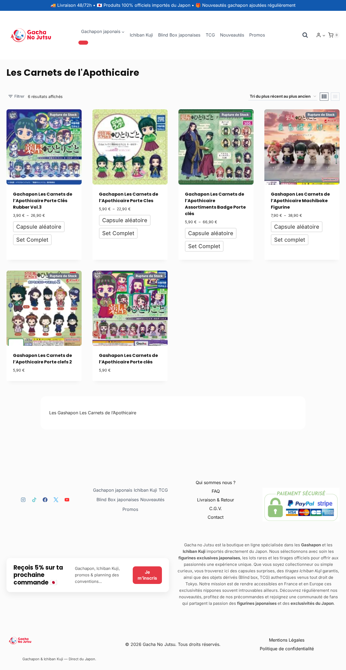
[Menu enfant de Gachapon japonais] (83, 42)
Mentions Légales (286, 640)
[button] (323, 35)
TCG (210, 35)
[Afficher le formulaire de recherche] (305, 35)
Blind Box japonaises (179, 35)
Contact (216, 517)
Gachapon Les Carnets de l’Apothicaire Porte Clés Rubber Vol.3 (42, 200)
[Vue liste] (335, 97)
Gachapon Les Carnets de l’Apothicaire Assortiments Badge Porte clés (215, 204)
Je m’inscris (147, 575)
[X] (56, 500)
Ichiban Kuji (141, 35)
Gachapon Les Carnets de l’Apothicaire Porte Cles (128, 197)
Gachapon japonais (112, 490)
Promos (257, 35)
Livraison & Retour (215, 499)
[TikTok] (34, 500)
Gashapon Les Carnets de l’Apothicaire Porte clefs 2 (42, 358)
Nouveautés (232, 35)
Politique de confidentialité (287, 648)
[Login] (320, 35)
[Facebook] (45, 500)
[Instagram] (23, 500)
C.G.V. (215, 508)
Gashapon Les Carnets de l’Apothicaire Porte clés (128, 358)
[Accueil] (59, 640)
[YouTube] (67, 500)
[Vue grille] (324, 97)
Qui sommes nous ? (215, 482)
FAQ (216, 491)
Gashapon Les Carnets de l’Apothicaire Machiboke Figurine (300, 200)
